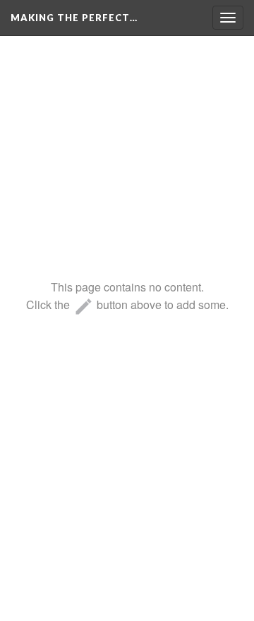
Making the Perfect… (74, 17)
